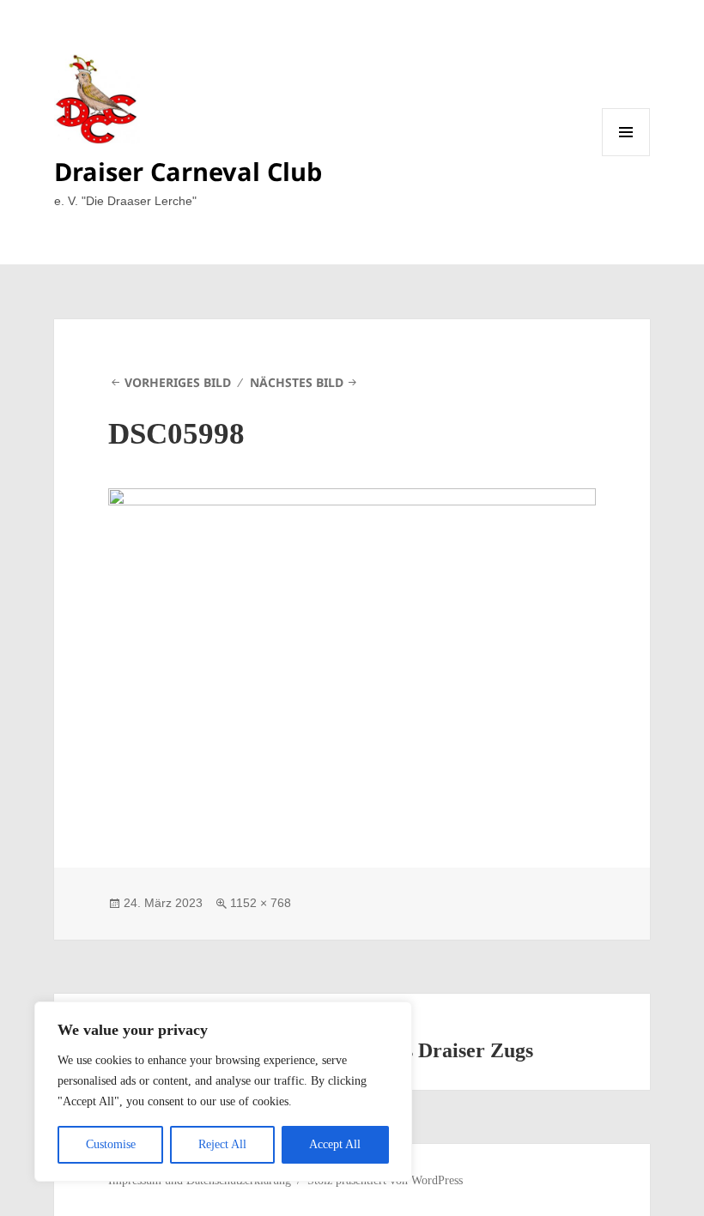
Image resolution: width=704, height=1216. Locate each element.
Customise (111, 1144)
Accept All (335, 1144)
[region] (223, 1091)
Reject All (222, 1144)
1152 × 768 (260, 903)
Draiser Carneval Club (188, 171)
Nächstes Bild (296, 382)
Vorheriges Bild (177, 382)
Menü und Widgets (626, 155)
